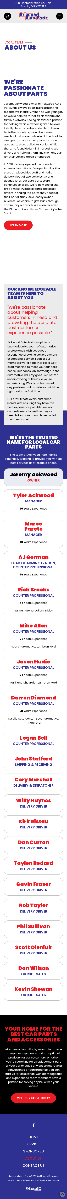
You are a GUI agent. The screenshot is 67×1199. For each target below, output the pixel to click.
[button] (59, 16)
